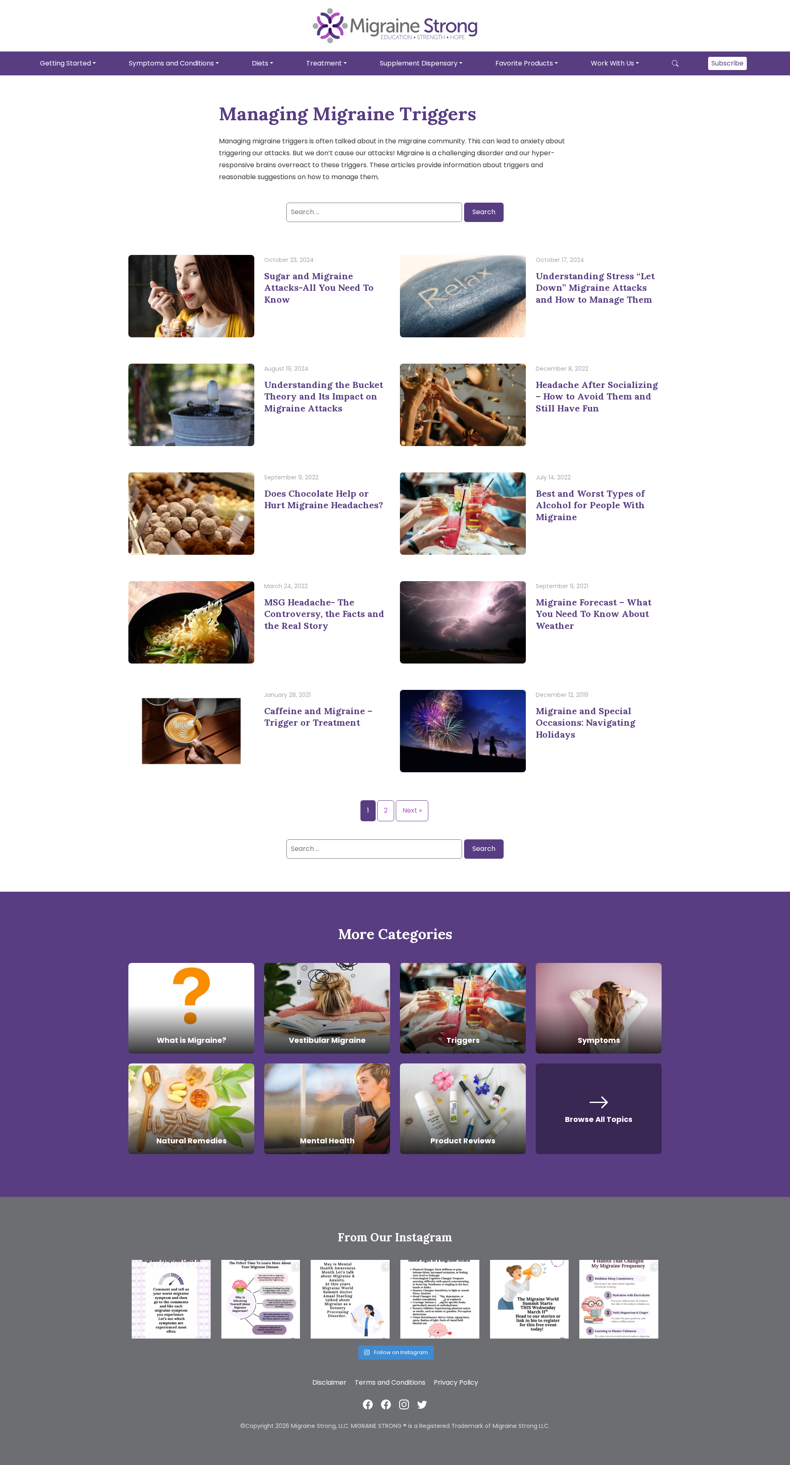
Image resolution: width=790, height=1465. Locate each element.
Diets (260, 63)
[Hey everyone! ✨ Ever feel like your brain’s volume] (350, 1299)
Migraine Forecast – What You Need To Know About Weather (593, 613)
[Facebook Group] (386, 1404)
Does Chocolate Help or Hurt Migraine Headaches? (323, 499)
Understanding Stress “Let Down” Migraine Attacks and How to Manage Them (595, 287)
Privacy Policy (456, 1382)
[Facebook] (368, 1404)
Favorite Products (524, 63)
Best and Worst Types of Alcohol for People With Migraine (590, 505)
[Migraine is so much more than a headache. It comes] (171, 1299)
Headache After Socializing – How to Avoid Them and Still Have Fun (597, 396)
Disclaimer (329, 1382)
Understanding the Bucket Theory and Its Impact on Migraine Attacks (323, 396)
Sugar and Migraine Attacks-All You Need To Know (319, 287)
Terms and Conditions (390, 1382)
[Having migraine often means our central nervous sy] (618, 1299)
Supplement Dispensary (419, 63)
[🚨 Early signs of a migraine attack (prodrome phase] (439, 1299)
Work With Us (612, 63)
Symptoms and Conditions (171, 63)
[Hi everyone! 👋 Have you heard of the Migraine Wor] (529, 1299)
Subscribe (727, 63)
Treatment (324, 63)
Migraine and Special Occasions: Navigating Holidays (585, 722)
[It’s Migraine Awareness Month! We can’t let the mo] (260, 1299)
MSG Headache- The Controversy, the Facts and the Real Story (324, 613)
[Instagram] (404, 1404)
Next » (412, 810)
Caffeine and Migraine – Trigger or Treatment (318, 717)
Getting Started (65, 63)
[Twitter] (422, 1404)
